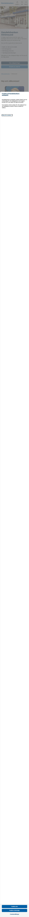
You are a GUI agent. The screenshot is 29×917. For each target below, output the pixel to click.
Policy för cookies (7, 115)
